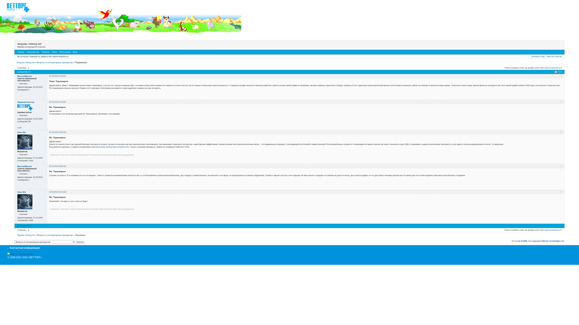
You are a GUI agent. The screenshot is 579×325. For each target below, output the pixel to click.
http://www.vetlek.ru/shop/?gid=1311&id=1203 (110, 147)
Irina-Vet (21, 132)
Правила (45, 52)
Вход (75, 52)
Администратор (25, 102)
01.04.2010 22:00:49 (57, 132)
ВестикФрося (24, 76)
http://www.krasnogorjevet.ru (123, 155)
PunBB (524, 241)
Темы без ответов (554, 57)
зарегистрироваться (553, 68)
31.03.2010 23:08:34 (57, 76)
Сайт (19, 128)
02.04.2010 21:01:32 (57, 192)
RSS (560, 72)
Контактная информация (25, 248)
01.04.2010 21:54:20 (57, 102)
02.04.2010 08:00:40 (57, 166)
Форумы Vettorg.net (29, 43)
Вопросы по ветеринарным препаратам (55, 62)
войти (537, 68)
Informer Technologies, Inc (552, 241)
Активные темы (538, 57)
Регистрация (65, 52)
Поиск (54, 52)
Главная (20, 52)
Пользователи (33, 52)
